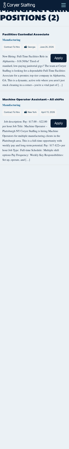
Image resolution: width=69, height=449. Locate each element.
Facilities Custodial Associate (25, 34)
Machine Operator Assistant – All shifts (33, 99)
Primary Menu (63, 3)
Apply (58, 58)
